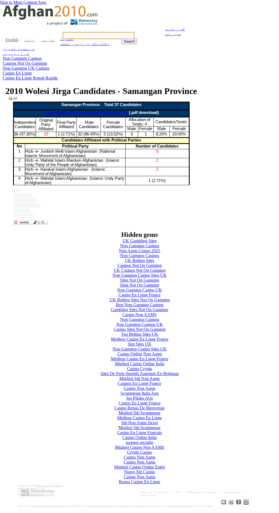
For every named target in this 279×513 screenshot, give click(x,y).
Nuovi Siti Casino (139, 472)
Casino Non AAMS (139, 314)
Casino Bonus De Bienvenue (139, 408)
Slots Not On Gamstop (139, 285)
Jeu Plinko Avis (139, 398)
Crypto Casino (139, 452)
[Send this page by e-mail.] (15, 99)
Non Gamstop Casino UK (139, 290)
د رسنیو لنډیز (19, 48)
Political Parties (27, 205)
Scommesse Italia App (139, 393)
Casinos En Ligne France (139, 383)
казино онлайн (139, 442)
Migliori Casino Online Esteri (139, 467)
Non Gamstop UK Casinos (26, 68)
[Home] (50, 24)
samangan (21, 210)
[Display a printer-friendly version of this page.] (10, 99)
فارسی (47, 39)
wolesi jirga (23, 215)
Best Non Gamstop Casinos (139, 304)
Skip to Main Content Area (23, 2)
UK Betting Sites (139, 260)
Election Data (24, 200)
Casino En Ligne (17, 73)
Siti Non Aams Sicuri (139, 422)
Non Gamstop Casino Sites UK (140, 275)
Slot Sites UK (139, 344)
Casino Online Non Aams (139, 354)
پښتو (29, 39)
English (12, 39)
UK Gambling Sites (140, 240)
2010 (17, 191)
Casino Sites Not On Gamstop (140, 329)
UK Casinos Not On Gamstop (140, 270)
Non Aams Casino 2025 (139, 250)
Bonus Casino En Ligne (139, 481)
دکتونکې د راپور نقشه (202, 491)
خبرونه (173, 33)
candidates (22, 195)
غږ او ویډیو (16, 53)
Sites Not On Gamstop (139, 280)
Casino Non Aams (139, 388)
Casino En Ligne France (139, 295)
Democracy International (50, 485)
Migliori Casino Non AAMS (139, 447)
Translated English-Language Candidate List (86, 112)
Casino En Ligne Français (139, 432)
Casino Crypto (139, 368)
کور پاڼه (175, 28)
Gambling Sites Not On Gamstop (139, 309)
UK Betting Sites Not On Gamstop (140, 299)
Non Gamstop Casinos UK (139, 324)
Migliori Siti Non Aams (139, 378)
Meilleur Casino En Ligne (139, 417)
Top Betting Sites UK (139, 334)
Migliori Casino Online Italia (139, 363)
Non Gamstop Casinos (22, 58)
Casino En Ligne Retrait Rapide (30, 78)
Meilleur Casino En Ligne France (139, 339)
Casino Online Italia (139, 437)
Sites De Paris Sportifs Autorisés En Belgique (140, 373)
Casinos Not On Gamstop (25, 63)
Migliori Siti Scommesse (139, 413)
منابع (177, 491)
